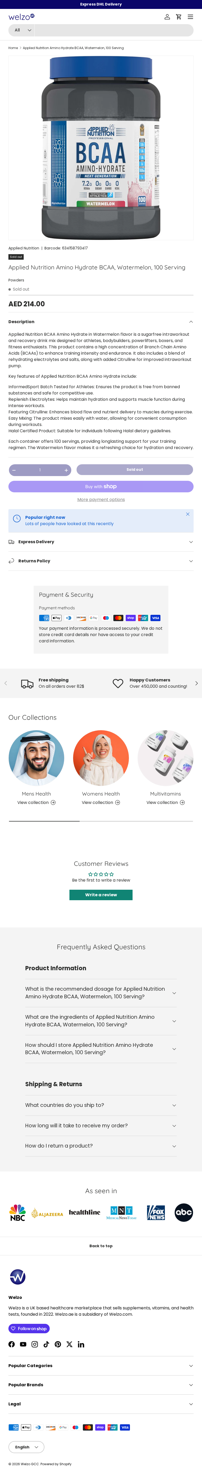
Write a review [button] (101, 895)
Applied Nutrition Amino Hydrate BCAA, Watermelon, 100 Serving (73, 48)
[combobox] (101, 30)
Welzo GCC (30, 1464)
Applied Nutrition (23, 248)
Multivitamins (165, 794)
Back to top (101, 1246)
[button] (179, 17)
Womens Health (101, 794)
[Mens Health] (36, 758)
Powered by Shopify (56, 1464)
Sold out (135, 469)
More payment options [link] (101, 500)
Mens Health (36, 794)
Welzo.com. (121, 1314)
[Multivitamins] (165, 758)
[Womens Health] (101, 758)
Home (13, 48)
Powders (16, 280)
